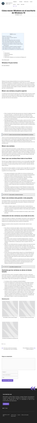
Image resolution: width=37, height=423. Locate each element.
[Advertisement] (18, 26)
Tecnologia (26, 1)
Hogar (31, 1)
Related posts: (6, 45)
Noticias (22, 4)
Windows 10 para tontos (6, 36)
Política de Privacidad (24, 414)
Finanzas (15, 1)
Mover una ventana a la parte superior (9, 37)
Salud (18, 4)
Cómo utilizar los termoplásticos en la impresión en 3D (12, 49)
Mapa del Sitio (13, 416)
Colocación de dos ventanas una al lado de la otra (11, 42)
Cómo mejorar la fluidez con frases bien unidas (11, 47)
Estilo (14, 4)
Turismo (20, 1)
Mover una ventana (5, 38)
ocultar (14, 34)
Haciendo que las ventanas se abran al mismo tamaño (12, 44)
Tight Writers (9, 3)
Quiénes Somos (13, 414)
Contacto (6, 403)
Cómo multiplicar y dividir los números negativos (11, 46)
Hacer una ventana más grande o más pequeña (11, 41)
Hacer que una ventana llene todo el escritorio (11, 40)
